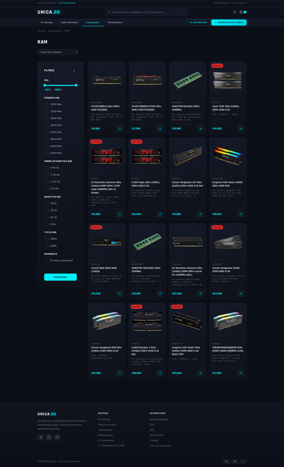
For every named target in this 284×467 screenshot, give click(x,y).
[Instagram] (49, 437)
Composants (92, 22)
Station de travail (69, 22)
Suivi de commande (160, 445)
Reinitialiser (60, 277)
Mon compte (156, 435)
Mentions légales (159, 419)
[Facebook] (40, 437)
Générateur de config (231, 22)
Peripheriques (105, 435)
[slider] (45, 85)
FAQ (152, 429)
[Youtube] (57, 437)
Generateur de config (112, 445)
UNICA (48, 12)
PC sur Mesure (198, 22)
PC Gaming (46, 22)
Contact (154, 440)
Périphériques (115, 22)
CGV (152, 424)
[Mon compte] (234, 12)
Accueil (41, 30)
